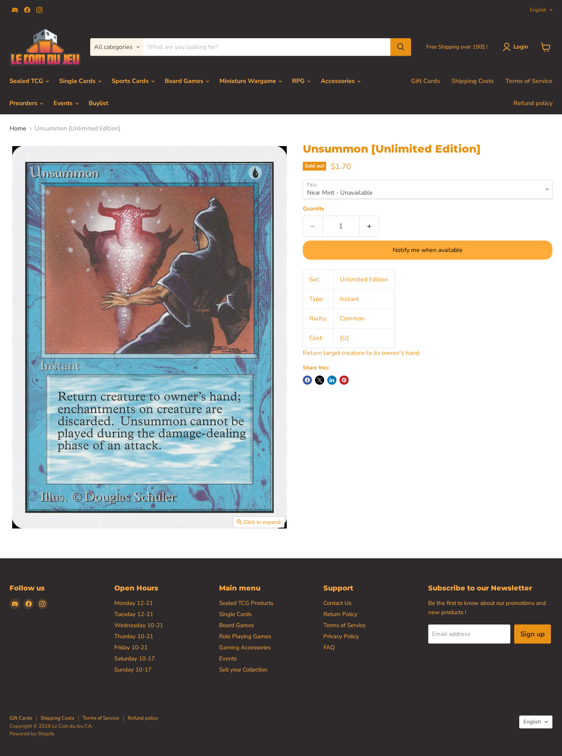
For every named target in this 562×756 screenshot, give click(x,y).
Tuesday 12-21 (133, 614)
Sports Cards (131, 81)
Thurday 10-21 (133, 636)
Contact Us (337, 603)
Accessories (338, 81)
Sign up (532, 634)
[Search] (400, 47)
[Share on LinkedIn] (331, 380)
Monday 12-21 (133, 603)
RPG (299, 81)
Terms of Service (528, 81)
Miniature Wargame (248, 81)
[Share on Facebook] (307, 380)
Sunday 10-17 (132, 669)
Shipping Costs (473, 81)
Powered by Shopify (32, 733)
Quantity (313, 209)
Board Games (185, 81)
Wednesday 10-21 (138, 625)
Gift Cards (425, 81)
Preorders (24, 103)
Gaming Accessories (245, 647)
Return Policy (340, 614)
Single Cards (78, 81)
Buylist (98, 103)
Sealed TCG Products (246, 603)
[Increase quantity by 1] (369, 226)
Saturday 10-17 (134, 658)
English (538, 10)
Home (18, 128)
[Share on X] (319, 380)
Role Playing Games (245, 636)
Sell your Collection (243, 669)
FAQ (329, 647)
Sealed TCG (27, 81)
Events (64, 103)
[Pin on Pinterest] (344, 380)
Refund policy (532, 103)
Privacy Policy (341, 636)
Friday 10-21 (131, 647)
